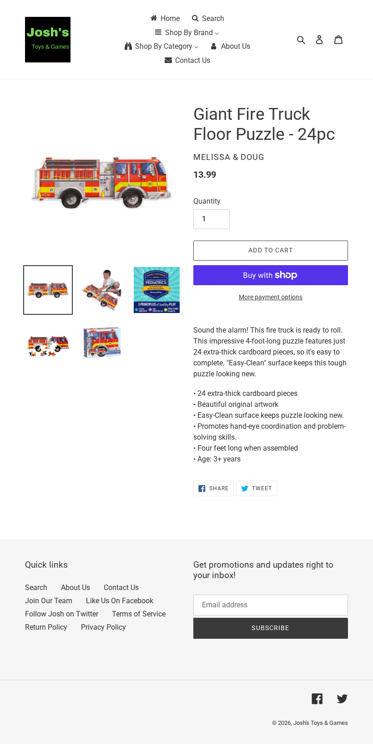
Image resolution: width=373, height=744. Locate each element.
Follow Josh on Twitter (61, 614)
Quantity (207, 201)
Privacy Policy (103, 627)
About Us (75, 587)
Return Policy (46, 627)
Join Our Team (48, 600)
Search (36, 587)
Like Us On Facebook (119, 600)
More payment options (270, 297)
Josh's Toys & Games (320, 722)
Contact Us (121, 587)
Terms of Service (139, 614)
